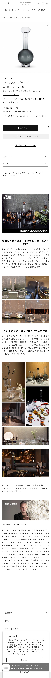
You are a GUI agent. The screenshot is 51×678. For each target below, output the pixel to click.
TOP (4, 18)
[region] (25, 117)
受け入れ (24, 660)
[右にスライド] (48, 47)
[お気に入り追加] (47, 127)
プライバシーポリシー (20, 654)
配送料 (5, 111)
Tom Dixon (7, 78)
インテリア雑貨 (29, 9)
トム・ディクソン (10, 175)
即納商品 (42, 9)
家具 (17, 9)
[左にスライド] (2, 47)
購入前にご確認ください (25, 145)
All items (6, 172)
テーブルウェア (34, 172)
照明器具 (9, 9)
